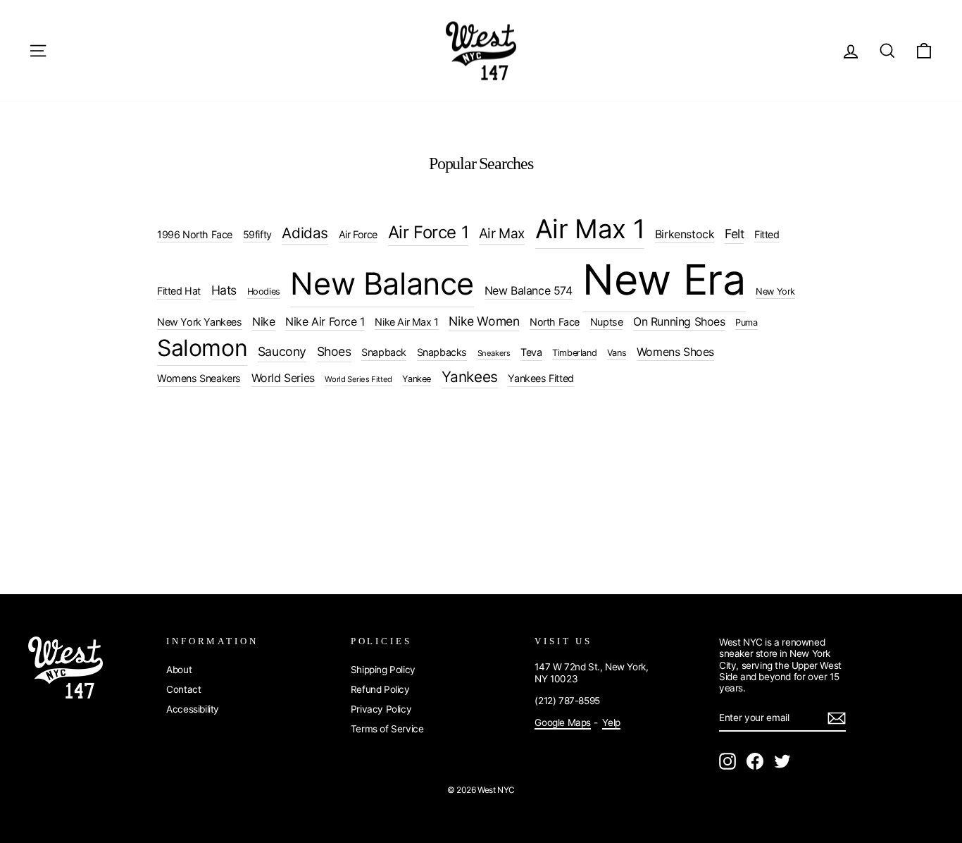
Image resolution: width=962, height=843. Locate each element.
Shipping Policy (383, 669)
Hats (224, 290)
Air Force (358, 234)
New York (775, 291)
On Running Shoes (679, 321)
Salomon (202, 348)
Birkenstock (685, 234)
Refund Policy (380, 689)
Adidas (305, 233)
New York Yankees (199, 322)
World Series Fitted (358, 379)
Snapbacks (442, 352)
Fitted (767, 234)
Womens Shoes (675, 352)
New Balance (382, 283)
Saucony (282, 351)
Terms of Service (387, 728)
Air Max (502, 233)
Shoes (334, 351)
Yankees (470, 377)
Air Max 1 (589, 229)
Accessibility (192, 709)
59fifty (257, 234)
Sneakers (494, 353)
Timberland (574, 352)
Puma (746, 322)
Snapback (383, 352)
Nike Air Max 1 (406, 322)
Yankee (416, 379)
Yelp (611, 722)
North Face (555, 322)
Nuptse (606, 322)
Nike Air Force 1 (325, 321)
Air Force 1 (428, 232)
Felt (734, 233)
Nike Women (484, 321)
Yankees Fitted (540, 378)
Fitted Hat (179, 291)
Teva (531, 352)
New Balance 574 (529, 290)
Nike (263, 321)
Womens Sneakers (199, 378)
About (179, 669)
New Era (663, 279)
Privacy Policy (381, 709)
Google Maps (563, 722)
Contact (183, 689)
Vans (616, 352)
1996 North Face (194, 234)
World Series (283, 378)
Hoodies (263, 291)
